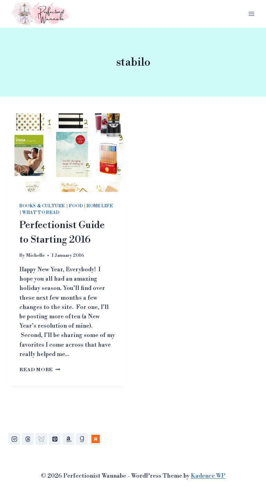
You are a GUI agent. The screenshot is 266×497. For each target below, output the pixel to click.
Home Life (100, 206)
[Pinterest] (55, 439)
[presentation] (67, 152)
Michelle (35, 255)
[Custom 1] (95, 439)
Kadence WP (208, 476)
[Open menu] (251, 13)
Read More (39, 370)
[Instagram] (14, 439)
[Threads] (28, 439)
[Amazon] (68, 439)
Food (76, 206)
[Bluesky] (41, 439)
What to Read (40, 212)
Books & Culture (42, 206)
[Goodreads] (82, 439)
